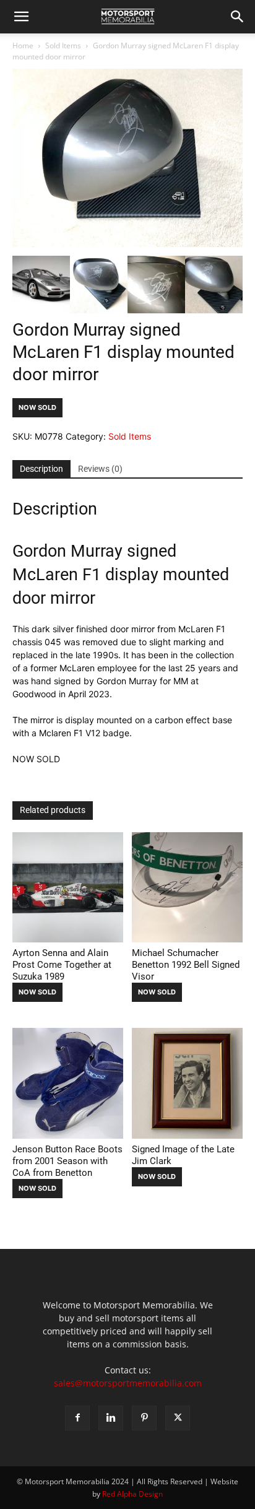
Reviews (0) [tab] (100, 469)
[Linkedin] (110, 1418)
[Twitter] (177, 1418)
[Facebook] (77, 1418)
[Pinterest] (144, 1418)
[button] (21, 16)
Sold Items (63, 45)
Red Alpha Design (132, 1494)
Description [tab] (41, 469)
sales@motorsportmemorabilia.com (128, 1383)
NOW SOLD (37, 407)
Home (22, 45)
